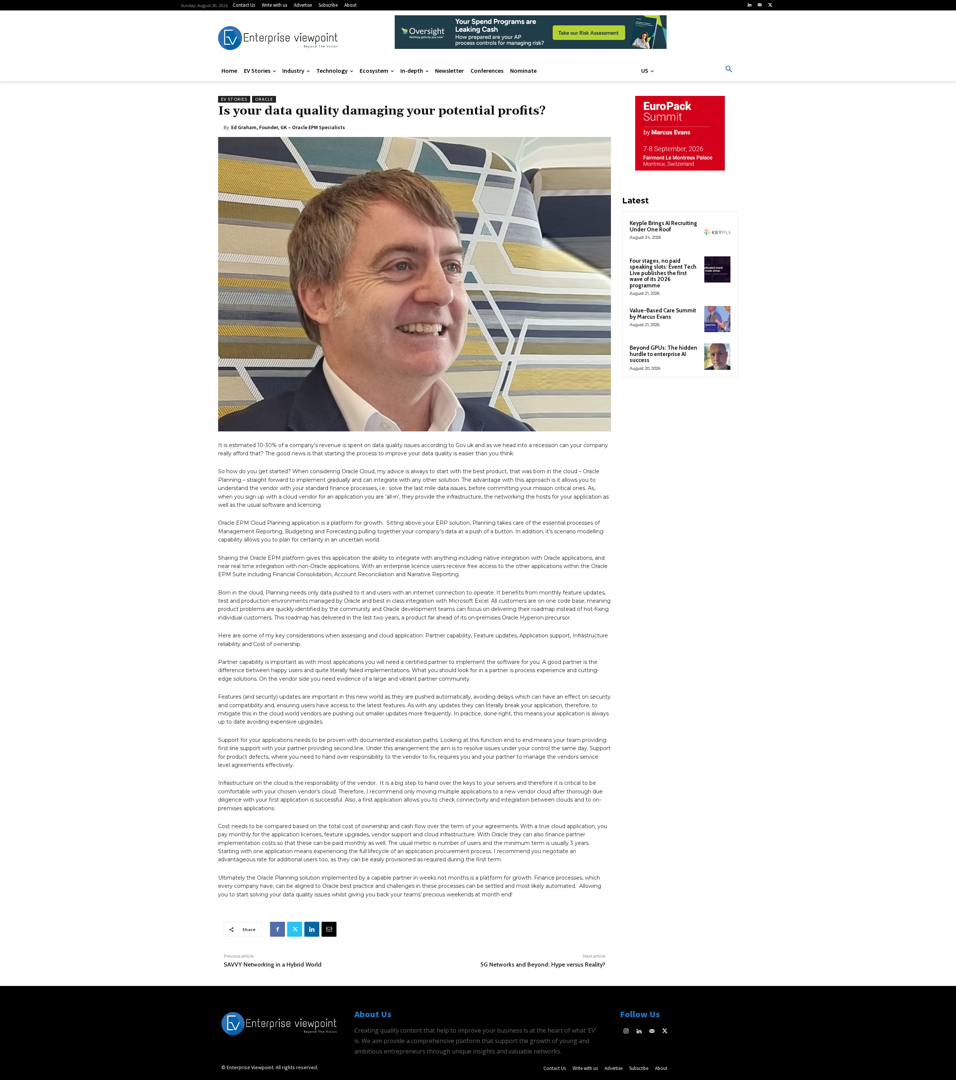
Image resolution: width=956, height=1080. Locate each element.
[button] (729, 69)
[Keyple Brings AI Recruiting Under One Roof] (717, 232)
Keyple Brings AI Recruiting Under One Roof (663, 226)
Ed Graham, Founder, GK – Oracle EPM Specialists (288, 127)
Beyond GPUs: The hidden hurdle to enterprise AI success (663, 353)
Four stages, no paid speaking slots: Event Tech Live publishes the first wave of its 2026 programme (663, 273)
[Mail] (760, 5)
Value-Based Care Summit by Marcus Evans (663, 313)
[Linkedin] (749, 5)
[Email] (329, 929)
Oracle (264, 99)
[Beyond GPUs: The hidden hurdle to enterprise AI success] (717, 356)
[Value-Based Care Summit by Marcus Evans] (717, 319)
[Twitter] (770, 5)
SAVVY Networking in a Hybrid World (273, 964)
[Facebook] (277, 929)
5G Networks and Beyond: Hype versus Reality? (542, 964)
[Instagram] (626, 1031)
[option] (530, 36)
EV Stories (234, 99)
